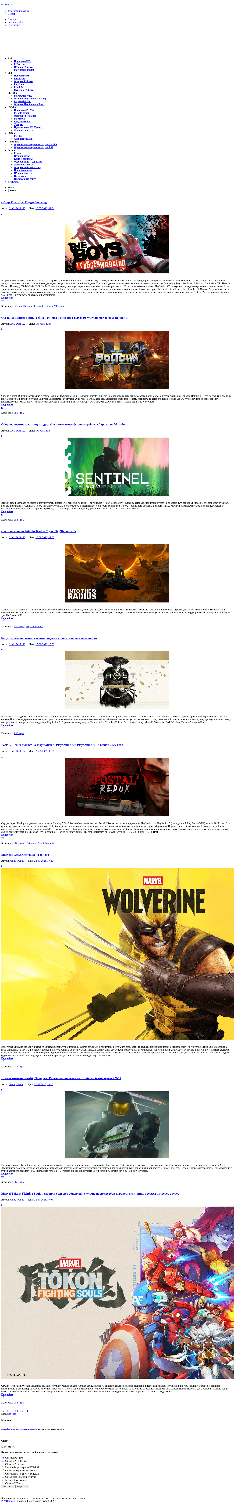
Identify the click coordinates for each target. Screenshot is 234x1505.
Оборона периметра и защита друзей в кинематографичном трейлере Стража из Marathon (64, 424)
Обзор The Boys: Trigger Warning (24, 202)
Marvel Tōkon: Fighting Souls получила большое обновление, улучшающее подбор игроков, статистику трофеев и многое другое (90, 1193)
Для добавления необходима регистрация (19, 1429)
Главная (12, 19)
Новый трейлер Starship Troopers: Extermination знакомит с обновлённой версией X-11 (61, 1078)
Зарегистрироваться (18, 11)
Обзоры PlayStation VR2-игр (48, 306)
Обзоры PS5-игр (23, 306)
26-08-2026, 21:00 (44, 537)
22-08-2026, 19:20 (43, 860)
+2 (2, 621)
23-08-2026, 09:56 (44, 751)
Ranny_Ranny (16, 860)
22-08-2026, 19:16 (43, 1084)
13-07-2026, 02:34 (44, 208)
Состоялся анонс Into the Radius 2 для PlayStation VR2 (38, 531)
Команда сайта (16, 22)
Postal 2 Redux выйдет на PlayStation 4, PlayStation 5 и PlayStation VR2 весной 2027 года (62, 745)
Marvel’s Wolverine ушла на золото (25, 854)
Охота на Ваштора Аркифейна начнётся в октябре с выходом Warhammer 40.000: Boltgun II (64, 317)
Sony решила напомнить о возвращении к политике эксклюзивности (49, 638)
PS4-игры (31, 843)
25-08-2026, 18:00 (44, 644)
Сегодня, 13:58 (43, 323)
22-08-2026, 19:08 (43, 1199)
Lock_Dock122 (17, 208)
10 (19, 1411)
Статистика (14, 25)
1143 (26, 1411)
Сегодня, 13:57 (43, 430)
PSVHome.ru (7, 5)
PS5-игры (19, 412)
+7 (2, 300)
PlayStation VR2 (34, 626)
